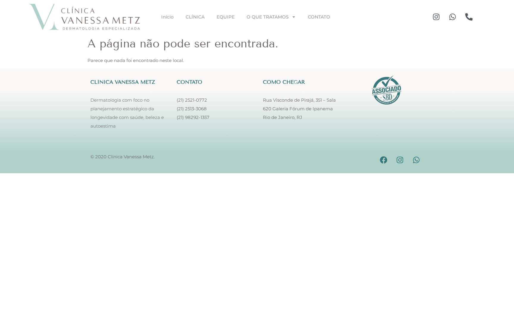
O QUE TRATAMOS (268, 17)
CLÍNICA (195, 17)
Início (167, 17)
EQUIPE (226, 17)
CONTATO (319, 17)
